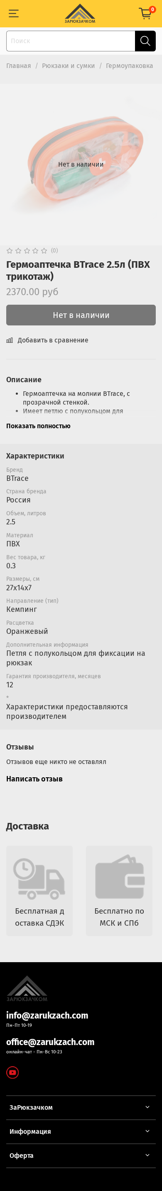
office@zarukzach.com (50, 1042)
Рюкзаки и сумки (68, 66)
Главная (18, 66)
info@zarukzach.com (47, 1016)
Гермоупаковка (129, 66)
